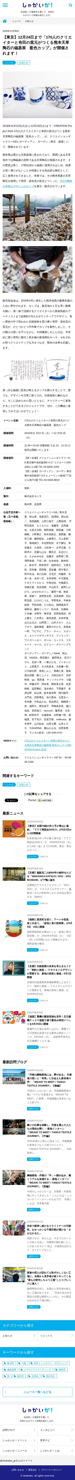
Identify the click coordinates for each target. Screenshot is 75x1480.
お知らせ (29, 21)
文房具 (35, 1376)
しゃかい (37, 5)
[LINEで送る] (44, 800)
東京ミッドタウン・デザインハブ (51, 1363)
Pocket (32, 800)
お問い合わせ (17, 1470)
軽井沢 (20, 1376)
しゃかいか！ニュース (15, 1450)
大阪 (24, 1363)
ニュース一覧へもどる (37, 1391)
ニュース (16, 21)
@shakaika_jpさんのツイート (16, 1460)
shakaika (28, 1475)
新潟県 (10, 1363)
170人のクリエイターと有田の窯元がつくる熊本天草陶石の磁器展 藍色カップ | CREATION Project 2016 (47, 745)
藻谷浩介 (50, 1376)
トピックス (46, 1335)
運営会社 (32, 1470)
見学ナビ (45, 1440)
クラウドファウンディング (37, 1369)
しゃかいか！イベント (15, 1440)
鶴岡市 (62, 1369)
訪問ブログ (9, 1430)
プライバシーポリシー (51, 1470)
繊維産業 (11, 1369)
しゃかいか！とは (50, 1450)
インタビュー (47, 1430)
